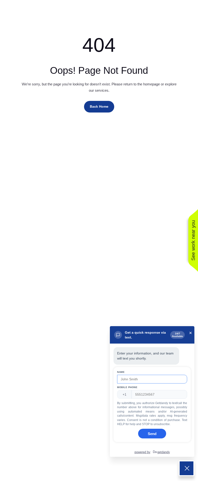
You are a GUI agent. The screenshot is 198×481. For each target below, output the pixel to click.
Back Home (99, 106)
